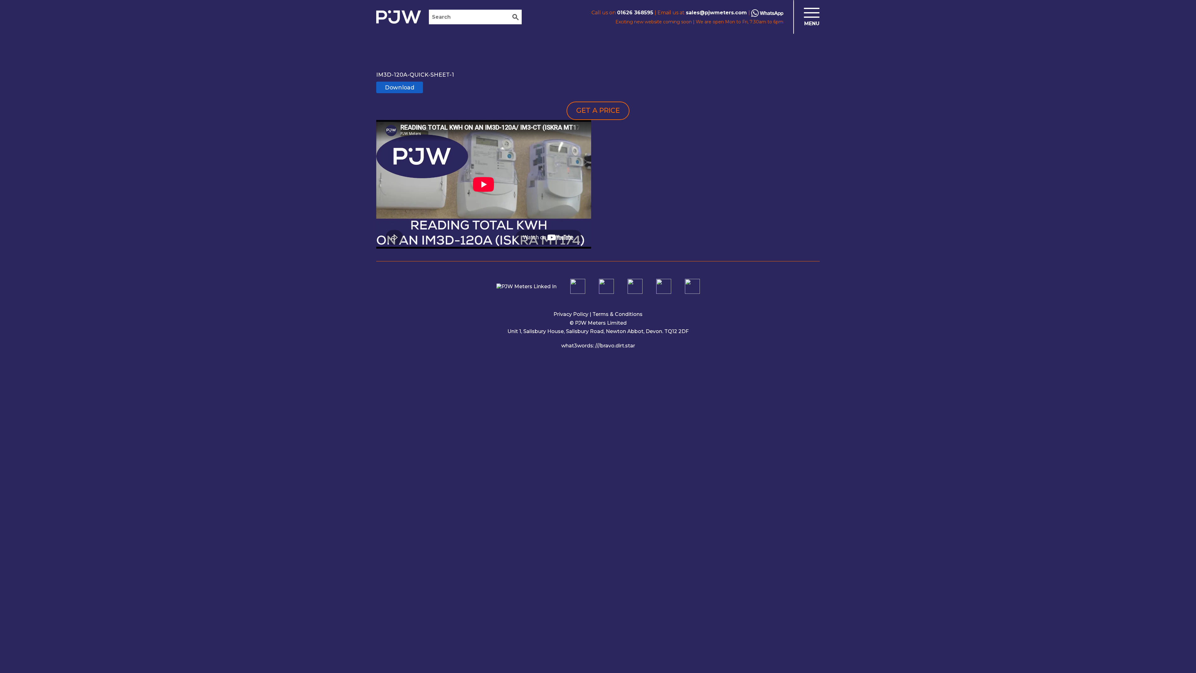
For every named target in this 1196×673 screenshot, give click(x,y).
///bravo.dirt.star (615, 346)
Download (399, 87)
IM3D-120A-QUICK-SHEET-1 (415, 74)
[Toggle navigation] (806, 17)
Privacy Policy (570, 314)
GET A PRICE (598, 110)
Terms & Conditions (617, 314)
